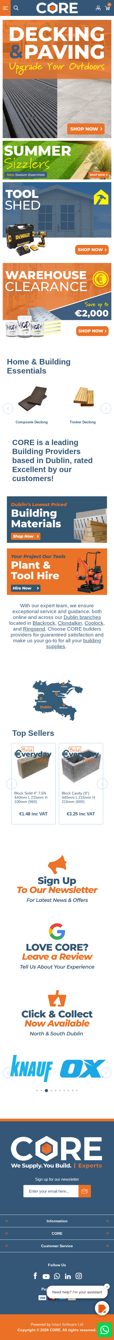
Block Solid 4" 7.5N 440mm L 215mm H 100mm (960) (30, 797)
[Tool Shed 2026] (57, 221)
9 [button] (72, 1090)
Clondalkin (70, 623)
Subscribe (84, 1191)
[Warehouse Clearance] (57, 302)
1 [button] (37, 1090)
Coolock (94, 623)
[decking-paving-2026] (57, 79)
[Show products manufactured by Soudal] (83, 1068)
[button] (102, 1308)
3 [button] (45, 1090)
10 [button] (77, 1090)
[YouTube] (46, 1275)
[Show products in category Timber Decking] (83, 398)
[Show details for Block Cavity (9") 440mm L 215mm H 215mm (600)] (81, 765)
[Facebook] (35, 1275)
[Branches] (57, 726)
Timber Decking (83, 422)
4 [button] (50, 1090)
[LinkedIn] (68, 1275)
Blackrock (44, 623)
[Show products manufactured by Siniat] (32, 1068)
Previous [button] (8, 408)
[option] (31, 408)
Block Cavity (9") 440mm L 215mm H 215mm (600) (78, 797)
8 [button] (68, 1090)
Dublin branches (82, 617)
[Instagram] (78, 1275)
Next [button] (106, 408)
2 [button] (41, 1090)
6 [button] (60, 1090)
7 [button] (64, 1090)
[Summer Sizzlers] (57, 160)
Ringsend (34, 629)
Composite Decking (32, 422)
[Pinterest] (57, 1275)
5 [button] (55, 1090)
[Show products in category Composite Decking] (32, 398)
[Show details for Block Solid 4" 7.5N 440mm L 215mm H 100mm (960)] (33, 765)
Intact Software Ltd (67, 1324)
